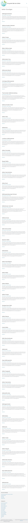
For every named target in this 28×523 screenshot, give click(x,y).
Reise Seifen (2, 496)
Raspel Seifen (5, 161)
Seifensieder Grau (6, 59)
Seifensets (4, 426)
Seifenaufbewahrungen (3, 514)
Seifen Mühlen (5, 283)
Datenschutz (21, 520)
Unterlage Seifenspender (8, 81)
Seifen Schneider (6, 150)
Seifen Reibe (5, 272)
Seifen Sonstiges (4, 60)
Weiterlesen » (3, 21)
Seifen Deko (5, 116)
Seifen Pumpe (5, 37)
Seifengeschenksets (7, 13)
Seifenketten (5, 250)
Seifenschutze (5, 217)
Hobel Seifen (5, 327)
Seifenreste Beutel (6, 70)
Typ (1, 517)
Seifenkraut (5, 127)
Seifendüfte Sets (6, 393)
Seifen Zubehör (3, 510)
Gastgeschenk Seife (7, 305)
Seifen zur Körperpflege (3, 512)
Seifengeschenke (6, 404)
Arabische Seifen (3, 498)
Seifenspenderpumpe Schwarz (9, 194)
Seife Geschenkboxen (7, 338)
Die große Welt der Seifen (13, 3)
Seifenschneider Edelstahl (8, 25)
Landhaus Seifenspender (8, 138)
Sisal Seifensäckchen (7, 470)
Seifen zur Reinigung (3, 513)
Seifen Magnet (5, 448)
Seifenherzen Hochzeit (7, 206)
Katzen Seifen (2, 497)
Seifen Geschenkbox (7, 172)
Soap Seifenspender (7, 360)
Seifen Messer (5, 316)
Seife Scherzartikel (6, 228)
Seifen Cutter (5, 437)
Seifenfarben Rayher (3, 495)
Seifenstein (4, 349)
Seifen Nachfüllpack (7, 261)
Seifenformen (2, 515)
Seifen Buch (5, 183)
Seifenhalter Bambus (7, 459)
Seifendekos (5, 416)
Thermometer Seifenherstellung (9, 93)
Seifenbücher (5, 482)
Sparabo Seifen (5, 239)
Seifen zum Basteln (3, 511)
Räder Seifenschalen (7, 48)
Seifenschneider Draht (7, 104)
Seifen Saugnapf (6, 371)
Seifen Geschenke (6, 382)
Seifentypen (2, 516)
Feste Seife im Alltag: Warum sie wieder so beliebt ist (7, 494)
